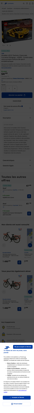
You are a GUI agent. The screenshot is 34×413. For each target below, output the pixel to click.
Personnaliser (18, 403)
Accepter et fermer (18, 397)
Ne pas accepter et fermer (22, 346)
